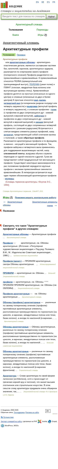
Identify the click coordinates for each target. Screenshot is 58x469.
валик (42, 100)
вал (36, 100)
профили (8, 282)
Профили (8, 243)
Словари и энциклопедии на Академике (25, 11)
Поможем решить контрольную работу (35, 197)
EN (37, 2)
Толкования (16, 29)
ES (48, 2)
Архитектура (9, 376)
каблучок (39, 116)
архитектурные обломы (22, 62)
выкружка (32, 106)
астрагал (8, 134)
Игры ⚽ (42, 35)
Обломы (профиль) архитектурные (21, 302)
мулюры (9, 178)
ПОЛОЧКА (34, 84)
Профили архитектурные (16, 293)
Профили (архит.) (12, 261)
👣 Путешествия (7, 417)
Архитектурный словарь (29, 24)
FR (53, 2)
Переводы (42, 29)
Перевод (21, 55)
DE (42, 2)
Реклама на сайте (32, 412)
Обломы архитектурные (16, 327)
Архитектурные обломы (16, 234)
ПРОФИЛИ (8, 273)
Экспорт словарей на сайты (11, 421)
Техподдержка (19, 412)
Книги (15, 35)
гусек (53, 109)
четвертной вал (12, 103)
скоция (39, 122)
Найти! (51, 16)
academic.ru (11, 4)
